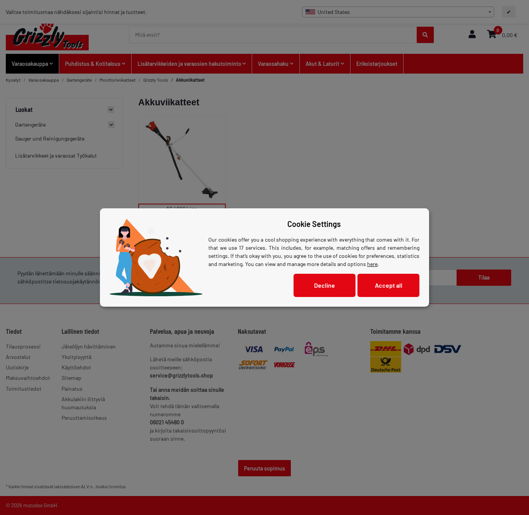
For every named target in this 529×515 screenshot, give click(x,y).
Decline (324, 285)
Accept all (388, 285)
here (372, 264)
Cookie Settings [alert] (314, 223)
